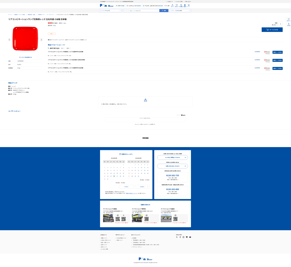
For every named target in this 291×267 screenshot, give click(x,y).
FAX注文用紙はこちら (121, 238)
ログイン (172, 6)
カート (188, 6)
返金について (104, 244)
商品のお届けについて (131, 193)
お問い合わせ (188, 1)
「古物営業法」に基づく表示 (138, 242)
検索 (165, 10)
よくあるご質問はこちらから (172, 157)
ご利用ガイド (170, 1)
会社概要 (134, 238)
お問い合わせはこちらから (172, 166)
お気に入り (177, 6)
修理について (120, 240)
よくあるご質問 (179, 1)
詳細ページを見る (277, 52)
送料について (104, 247)
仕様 (68, 48)
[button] (9, 39)
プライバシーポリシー (137, 247)
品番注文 (184, 6)
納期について (104, 238)
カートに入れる (274, 30)
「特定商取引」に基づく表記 (138, 240)
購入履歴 (181, 6)
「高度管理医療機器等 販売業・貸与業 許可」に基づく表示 (145, 244)
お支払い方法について (106, 240)
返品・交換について (105, 242)
